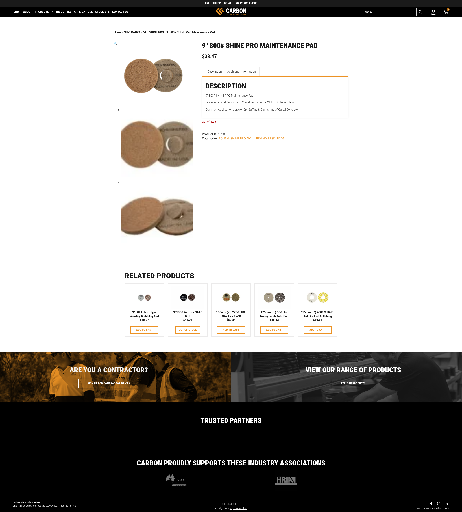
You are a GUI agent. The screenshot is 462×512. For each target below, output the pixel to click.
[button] (153, 43)
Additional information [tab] (241, 71)
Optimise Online (238, 508)
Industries (63, 12)
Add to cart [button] (144, 330)
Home (117, 32)
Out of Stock (188, 330)
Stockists (102, 12)
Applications (83, 12)
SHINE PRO (156, 32)
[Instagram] (438, 503)
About (27, 12)
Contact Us (120, 12)
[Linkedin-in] (446, 503)
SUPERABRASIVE (135, 32)
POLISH (224, 138)
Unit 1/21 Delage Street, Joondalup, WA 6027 (36, 505)
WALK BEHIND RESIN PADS (266, 138)
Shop (17, 12)
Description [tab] (215, 71)
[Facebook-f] (431, 503)
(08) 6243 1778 (68, 505)
